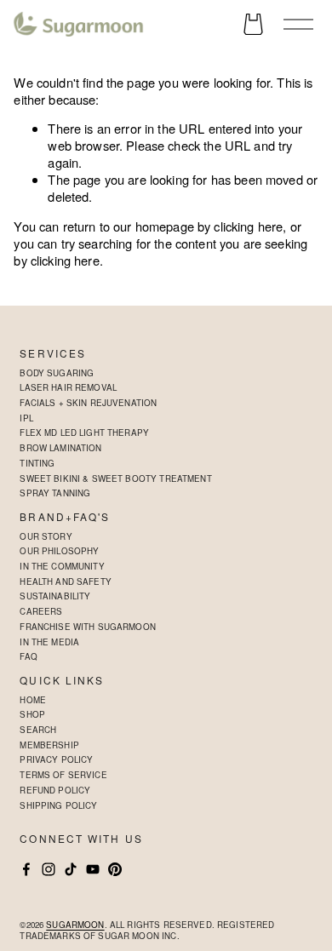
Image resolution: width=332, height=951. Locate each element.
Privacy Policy (56, 759)
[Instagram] (48, 869)
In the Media (49, 642)
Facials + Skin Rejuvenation (88, 402)
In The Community (62, 566)
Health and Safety (66, 581)
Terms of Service (63, 774)
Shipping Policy (58, 805)
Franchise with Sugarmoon (88, 626)
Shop (32, 714)
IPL (26, 418)
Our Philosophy (59, 550)
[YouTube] (93, 869)
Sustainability (55, 596)
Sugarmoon (75, 925)
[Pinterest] (115, 869)
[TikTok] (70, 869)
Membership (49, 745)
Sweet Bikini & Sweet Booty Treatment (115, 478)
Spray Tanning (55, 493)
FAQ (28, 656)
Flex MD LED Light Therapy (84, 432)
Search (38, 729)
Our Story (46, 536)
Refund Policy (55, 790)
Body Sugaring (57, 372)
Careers (41, 611)
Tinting (37, 463)
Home (33, 699)
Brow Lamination (60, 447)
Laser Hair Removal (68, 387)
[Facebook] (26, 869)
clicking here (248, 226)
